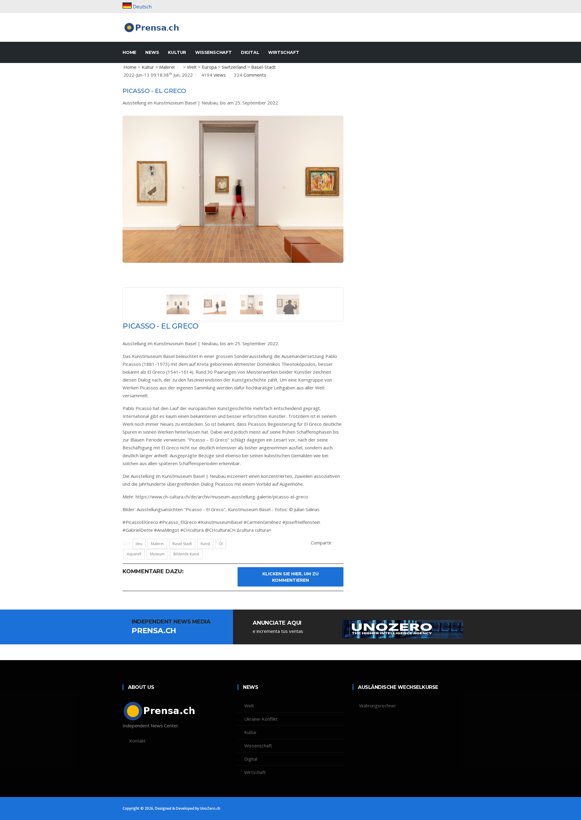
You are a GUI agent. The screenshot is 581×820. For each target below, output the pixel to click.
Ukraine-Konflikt (260, 719)
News (152, 52)
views (220, 75)
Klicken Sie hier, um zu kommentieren (290, 577)
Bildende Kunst (186, 554)
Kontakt (137, 741)
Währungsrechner (377, 706)
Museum (157, 554)
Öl (221, 543)
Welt (192, 67)
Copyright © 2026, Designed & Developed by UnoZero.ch (171, 808)
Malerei (167, 67)
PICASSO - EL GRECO (154, 90)
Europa (209, 67)
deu (139, 543)
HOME (129, 52)
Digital (250, 52)
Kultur (177, 52)
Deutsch (142, 6)
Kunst (205, 543)
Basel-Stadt (263, 67)
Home (129, 67)
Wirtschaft (283, 52)
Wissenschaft (213, 52)
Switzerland (234, 67)
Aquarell (134, 554)
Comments (255, 75)
